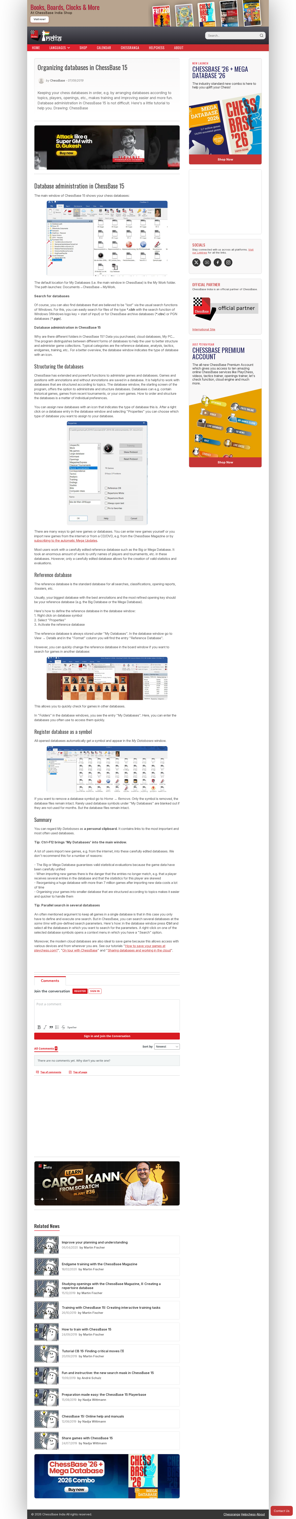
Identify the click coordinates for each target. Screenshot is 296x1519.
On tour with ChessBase (79, 950)
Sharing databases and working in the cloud (139, 950)
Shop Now (225, 159)
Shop (83, 47)
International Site (203, 329)
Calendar (104, 47)
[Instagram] (228, 262)
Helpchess (157, 47)
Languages (58, 47)
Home (36, 47)
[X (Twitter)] (196, 262)
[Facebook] (218, 262)
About (179, 47)
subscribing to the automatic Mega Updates (65, 540)
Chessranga (130, 47)
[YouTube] (207, 262)
